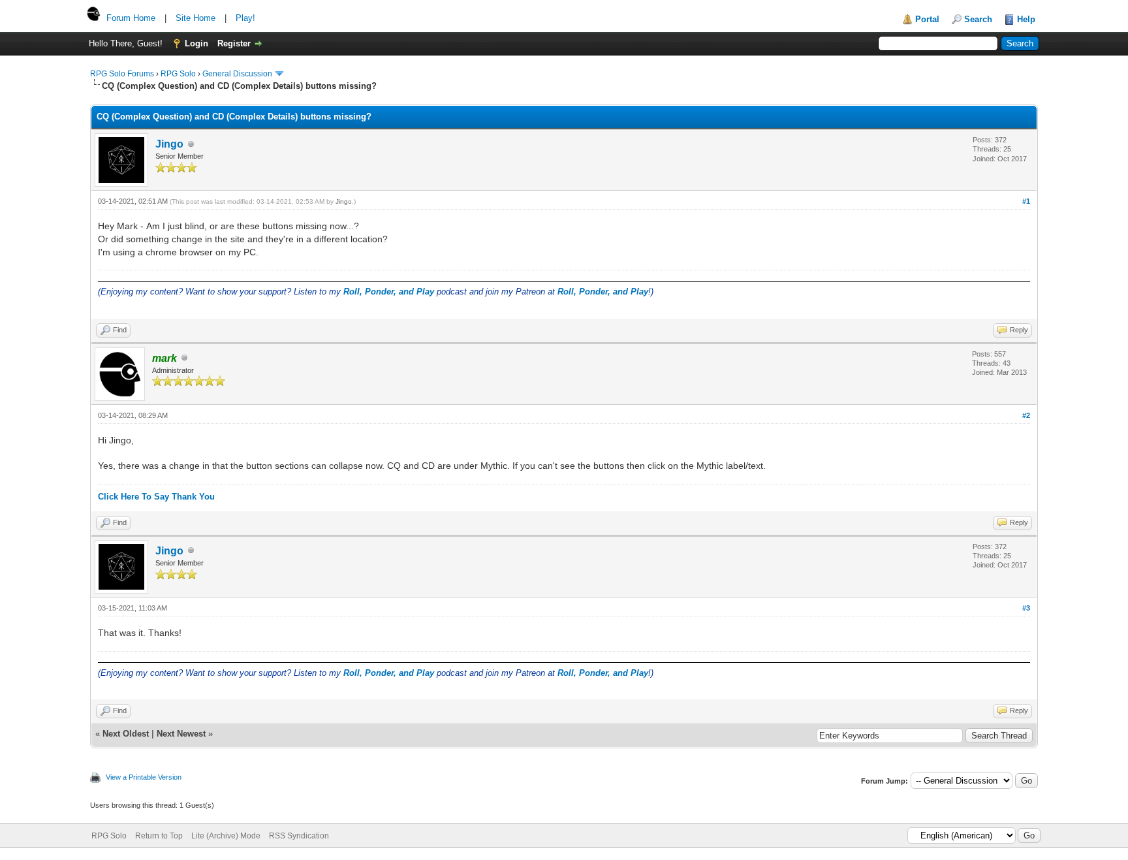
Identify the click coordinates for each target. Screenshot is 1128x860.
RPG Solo (178, 73)
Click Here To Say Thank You (156, 497)
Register (234, 43)
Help (1026, 19)
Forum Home (130, 18)
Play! (245, 18)
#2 (1026, 415)
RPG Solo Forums (122, 73)
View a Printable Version (143, 777)
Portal (927, 19)
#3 (1026, 608)
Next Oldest (125, 734)
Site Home (195, 18)
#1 (1026, 201)
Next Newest (181, 734)
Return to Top (159, 835)
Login (196, 43)
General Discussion (237, 73)
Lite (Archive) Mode (225, 835)
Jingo (169, 144)
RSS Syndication (299, 835)
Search (978, 19)
